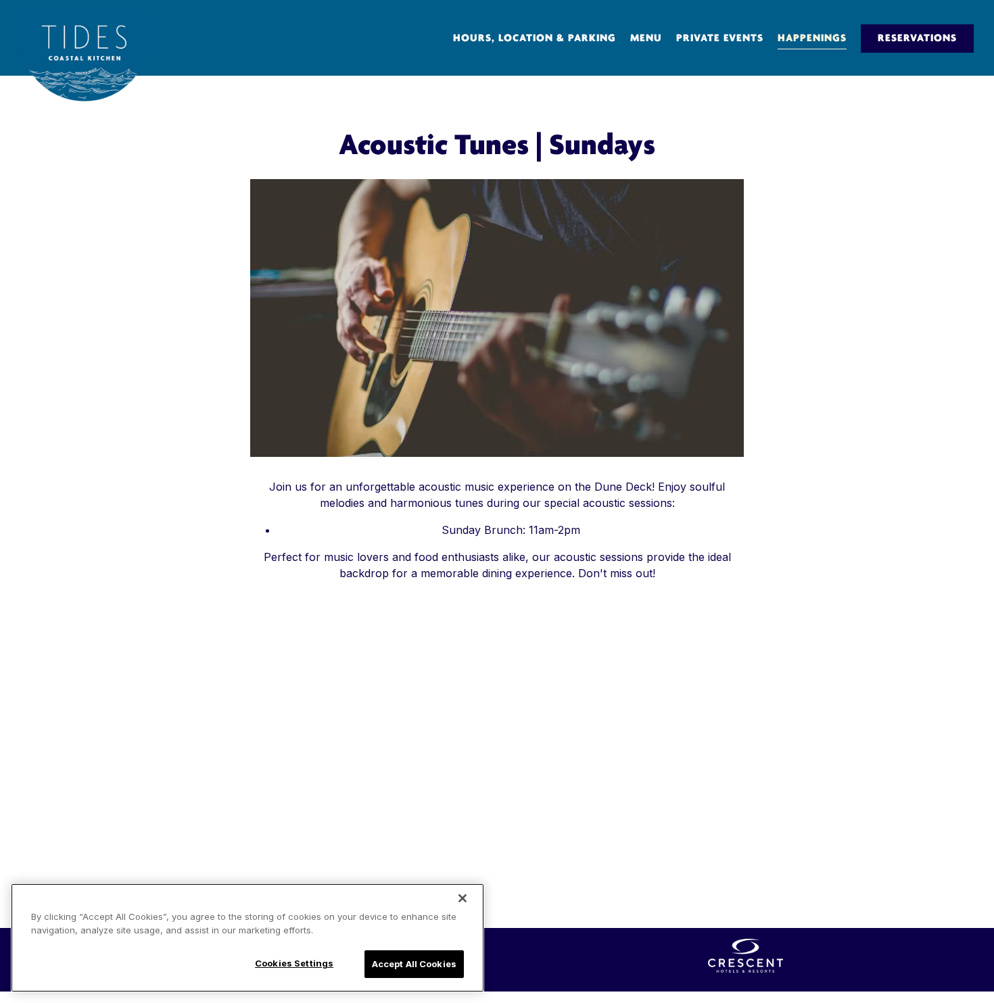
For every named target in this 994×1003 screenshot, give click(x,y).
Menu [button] (646, 38)
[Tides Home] (84, 56)
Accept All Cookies (414, 963)
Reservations (917, 38)
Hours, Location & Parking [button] (534, 38)
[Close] (462, 898)
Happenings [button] (812, 38)
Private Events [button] (719, 38)
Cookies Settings (294, 963)
